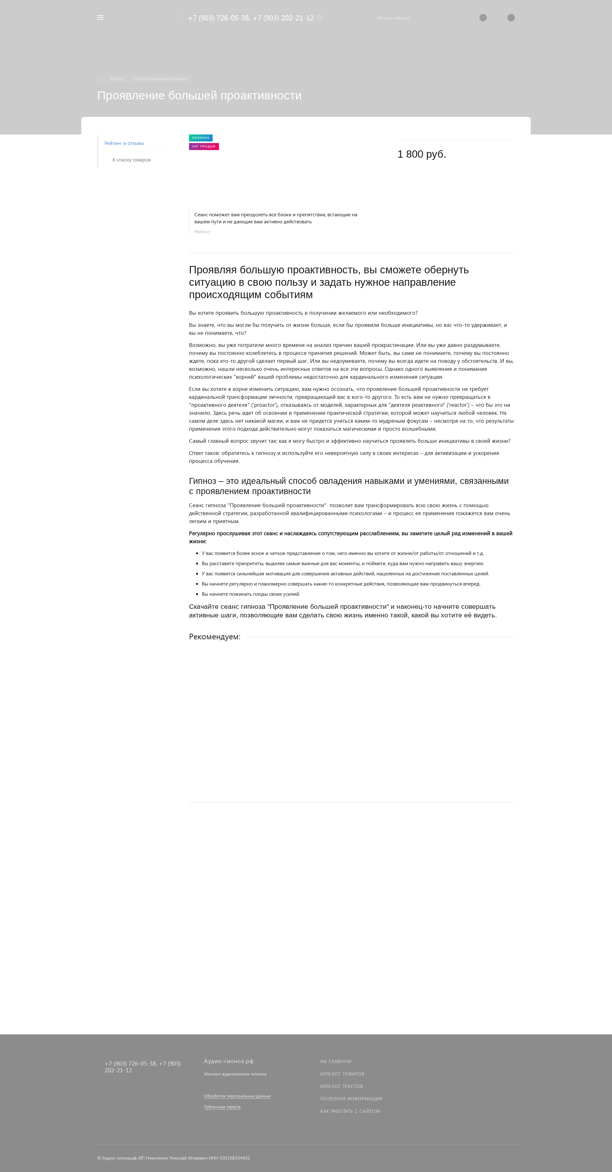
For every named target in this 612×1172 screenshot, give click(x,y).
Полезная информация (351, 1099)
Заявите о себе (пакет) (214, 907)
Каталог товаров (342, 1074)
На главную (336, 1061)
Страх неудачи (205, 743)
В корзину (351, 783)
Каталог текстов (341, 1086)
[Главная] (101, 79)
